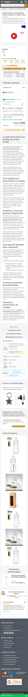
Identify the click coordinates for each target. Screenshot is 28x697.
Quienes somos (8, 640)
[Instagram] (12, 633)
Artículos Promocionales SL (16, 693)
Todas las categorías (9, 664)
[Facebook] (10, 633)
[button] (15, 58)
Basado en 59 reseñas (16, 683)
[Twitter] (5, 633)
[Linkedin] (8, 633)
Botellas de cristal (13, 375)
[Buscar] (25, 5)
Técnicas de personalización (11, 657)
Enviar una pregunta (18, 426)
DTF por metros (8, 645)
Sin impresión (7, 104)
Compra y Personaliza (14, 68)
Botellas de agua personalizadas (17, 371)
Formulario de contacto (10, 662)
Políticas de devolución (10, 659)
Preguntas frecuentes (9, 655)
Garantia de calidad (9, 643)
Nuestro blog (7, 647)
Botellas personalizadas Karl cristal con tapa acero (18, 576)
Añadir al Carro (14, 130)
